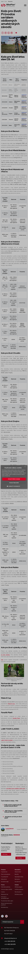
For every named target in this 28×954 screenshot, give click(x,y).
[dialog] (14, 477)
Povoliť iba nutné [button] (14, 482)
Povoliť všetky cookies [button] (14, 479)
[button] (14, 486)
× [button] (25, 467)
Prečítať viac (7, 475)
